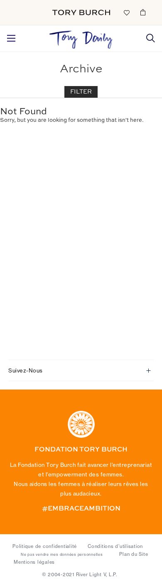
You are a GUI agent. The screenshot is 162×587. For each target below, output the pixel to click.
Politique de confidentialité (44, 546)
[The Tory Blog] (81, 37)
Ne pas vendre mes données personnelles (62, 554)
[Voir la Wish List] (126, 12)
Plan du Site (133, 554)
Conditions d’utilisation (115, 546)
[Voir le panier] (143, 12)
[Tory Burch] (81, 12)
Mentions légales (34, 562)
